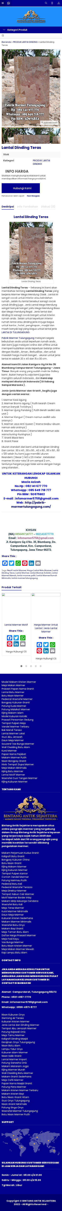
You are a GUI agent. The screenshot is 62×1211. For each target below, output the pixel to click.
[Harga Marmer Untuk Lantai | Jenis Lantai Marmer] (46, 607)
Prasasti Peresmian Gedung (17, 719)
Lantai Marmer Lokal (13, 733)
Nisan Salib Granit (11, 1056)
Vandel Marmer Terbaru (15, 726)
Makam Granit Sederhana (16, 1076)
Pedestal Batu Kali (12, 883)
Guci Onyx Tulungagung (16, 1100)
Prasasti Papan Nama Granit (18, 688)
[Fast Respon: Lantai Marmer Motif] (4, 618)
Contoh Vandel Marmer (15, 877)
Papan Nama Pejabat (14, 754)
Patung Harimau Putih (14, 880)
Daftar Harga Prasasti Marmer (19, 935)
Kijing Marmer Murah (13, 1069)
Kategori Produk (17, 29)
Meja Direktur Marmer (14, 890)
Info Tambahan (27, 206)
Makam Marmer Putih (14, 757)
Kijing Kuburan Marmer (14, 781)
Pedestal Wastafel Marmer (17, 699)
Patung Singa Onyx (12, 1107)
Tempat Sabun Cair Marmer (18, 894)
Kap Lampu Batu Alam (14, 952)
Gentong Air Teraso (13, 1018)
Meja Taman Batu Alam (15, 932)
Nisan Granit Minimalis (14, 1104)
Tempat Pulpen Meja (14, 723)
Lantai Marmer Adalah (40, 573)
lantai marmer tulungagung (25, 578)
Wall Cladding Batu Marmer (17, 1073)
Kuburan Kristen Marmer (15, 1021)
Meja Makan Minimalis (14, 768)
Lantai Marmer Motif (16, 624)
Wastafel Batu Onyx (13, 925)
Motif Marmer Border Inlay (16, 897)
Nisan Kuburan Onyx (13, 1014)
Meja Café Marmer (12, 1080)
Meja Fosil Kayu (10, 938)
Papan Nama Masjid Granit (17, 1083)
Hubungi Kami (21, 188)
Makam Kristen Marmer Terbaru (20, 1090)
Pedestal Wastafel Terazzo (17, 887)
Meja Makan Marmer (13, 685)
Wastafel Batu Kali (12, 904)
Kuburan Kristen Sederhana (17, 918)
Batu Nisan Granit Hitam (15, 1097)
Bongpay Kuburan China (15, 859)
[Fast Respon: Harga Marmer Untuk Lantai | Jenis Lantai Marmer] (33, 618)
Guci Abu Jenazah (12, 737)
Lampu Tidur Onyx (12, 1049)
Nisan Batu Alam (11, 1045)
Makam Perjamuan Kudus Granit (20, 852)
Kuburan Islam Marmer (15, 1052)
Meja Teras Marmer (13, 908)
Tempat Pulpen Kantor (15, 873)
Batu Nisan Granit (11, 863)
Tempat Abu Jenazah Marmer (19, 1028)
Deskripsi (8, 206)
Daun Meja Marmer (13, 740)
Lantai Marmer (22, 573)
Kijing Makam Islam (12, 712)
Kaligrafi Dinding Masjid (15, 1038)
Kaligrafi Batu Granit (13, 856)
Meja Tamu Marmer (13, 1035)
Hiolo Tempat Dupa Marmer (18, 764)
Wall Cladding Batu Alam (16, 747)
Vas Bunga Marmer (12, 942)
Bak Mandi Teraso (12, 730)
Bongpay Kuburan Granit (16, 702)
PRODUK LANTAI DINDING (41, 162)
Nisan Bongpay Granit (14, 761)
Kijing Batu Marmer (12, 771)
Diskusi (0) (48, 206)
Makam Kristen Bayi (13, 1093)
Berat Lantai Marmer (16, 570)
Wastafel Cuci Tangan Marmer (19, 778)
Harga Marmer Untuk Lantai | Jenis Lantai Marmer (46, 628)
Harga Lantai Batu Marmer (39, 570)
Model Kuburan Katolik (14, 716)
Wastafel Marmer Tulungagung (20, 1111)
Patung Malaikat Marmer (16, 709)
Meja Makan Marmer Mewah (18, 949)
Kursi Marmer (9, 750)
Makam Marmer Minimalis (16, 921)
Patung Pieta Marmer (14, 1087)
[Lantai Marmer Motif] (16, 607)
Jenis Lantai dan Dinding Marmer (20, 1025)
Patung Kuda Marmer (14, 706)
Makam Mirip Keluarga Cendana (20, 901)
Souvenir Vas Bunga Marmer (18, 743)
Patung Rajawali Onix (13, 1031)
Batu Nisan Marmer (12, 695)
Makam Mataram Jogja (15, 1066)
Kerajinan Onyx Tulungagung (18, 1042)
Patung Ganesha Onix (14, 1062)
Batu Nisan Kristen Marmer (17, 945)
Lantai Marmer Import (14, 1059)
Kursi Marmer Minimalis (15, 911)
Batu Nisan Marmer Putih (16, 1114)
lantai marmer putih (26, 575)
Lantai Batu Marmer (13, 692)
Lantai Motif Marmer (13, 774)
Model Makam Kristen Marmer (19, 682)
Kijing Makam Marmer (14, 866)
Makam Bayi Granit (12, 928)
